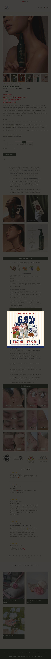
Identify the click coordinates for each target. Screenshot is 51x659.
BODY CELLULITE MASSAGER (9, 600)
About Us (6, 651)
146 (22, 557)
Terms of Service (36, 651)
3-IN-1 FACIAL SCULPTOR (8, 635)
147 (26, 557)
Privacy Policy (20, 651)
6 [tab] (28, 71)
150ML (5, 143)
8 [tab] (31, 71)
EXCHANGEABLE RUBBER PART (34, 600)
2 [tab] (21, 71)
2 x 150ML (24, 144)
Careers (45, 651)
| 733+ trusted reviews (15, 84)
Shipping (28, 651)
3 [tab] (23, 71)
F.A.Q (13, 651)
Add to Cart (9, 154)
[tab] (25, 163)
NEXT (29, 557)
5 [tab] (26, 71)
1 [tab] (20, 71)
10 (40, 555)
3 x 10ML (11, 143)
